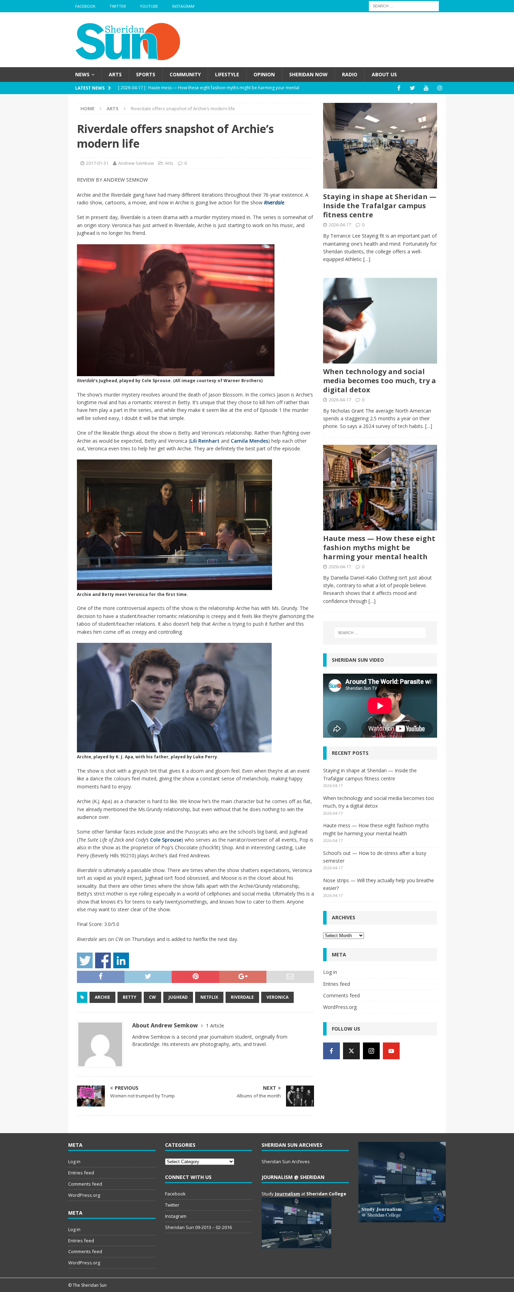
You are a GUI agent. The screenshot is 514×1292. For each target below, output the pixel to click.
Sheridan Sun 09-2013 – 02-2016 (198, 1227)
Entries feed (336, 984)
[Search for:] (404, 5)
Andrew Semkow (136, 163)
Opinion (264, 74)
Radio (349, 74)
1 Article (215, 1025)
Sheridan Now (308, 74)
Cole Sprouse (165, 839)
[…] (366, 259)
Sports (145, 74)
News (82, 74)
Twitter (117, 6)
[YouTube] (426, 88)
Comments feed (341, 995)
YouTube (149, 6)
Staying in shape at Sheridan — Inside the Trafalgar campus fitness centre (379, 205)
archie (102, 997)
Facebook (85, 6)
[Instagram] (440, 88)
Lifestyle (227, 74)
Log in (330, 972)
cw (152, 997)
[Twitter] (412, 88)
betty (129, 997)
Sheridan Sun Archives (286, 1161)
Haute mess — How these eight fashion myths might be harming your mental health (379, 547)
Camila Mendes (249, 440)
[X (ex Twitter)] (351, 1050)
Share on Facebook (103, 960)
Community (185, 74)
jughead (178, 997)
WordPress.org (340, 1007)
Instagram (183, 6)
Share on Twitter (85, 960)
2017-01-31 (97, 163)
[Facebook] (399, 88)
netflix (209, 997)
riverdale (242, 997)
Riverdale (274, 202)
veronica (277, 997)
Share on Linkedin (121, 960)
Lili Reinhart (205, 440)
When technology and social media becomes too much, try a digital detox (379, 380)
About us (384, 74)
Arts (115, 74)
